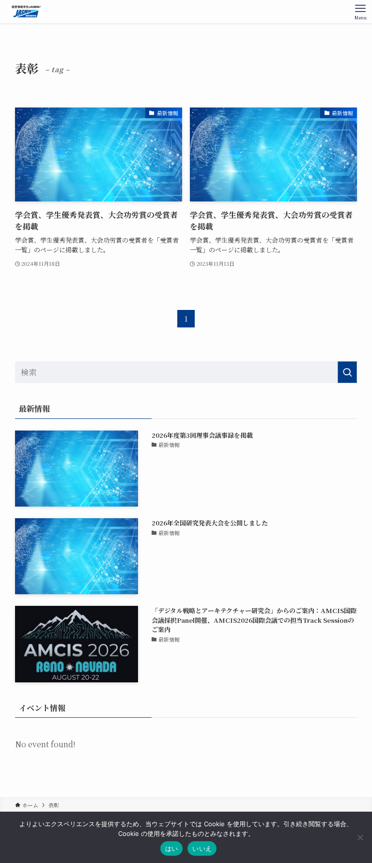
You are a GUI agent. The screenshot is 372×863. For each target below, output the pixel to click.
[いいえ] (360, 837)
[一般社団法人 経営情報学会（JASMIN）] (25, 11)
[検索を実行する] (347, 372)
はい (171, 848)
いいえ (202, 848)
